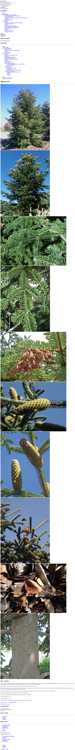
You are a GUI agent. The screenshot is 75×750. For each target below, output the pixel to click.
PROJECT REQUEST (9, 19)
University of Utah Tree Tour (8, 77)
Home (4, 46)
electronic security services (9, 23)
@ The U (4, 730)
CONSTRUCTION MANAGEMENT (9, 14)
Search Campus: (3, 4)
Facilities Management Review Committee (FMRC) (16, 64)
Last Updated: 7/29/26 (4, 749)
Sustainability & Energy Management (11, 59)
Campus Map (5, 726)
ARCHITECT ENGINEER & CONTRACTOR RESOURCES (16, 17)
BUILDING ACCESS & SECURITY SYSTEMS (13, 22)
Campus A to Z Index (6, 724)
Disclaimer (4, 737)
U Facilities (3, 10)
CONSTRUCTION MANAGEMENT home (13, 15)
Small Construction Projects (9, 63)
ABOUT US (5, 716)
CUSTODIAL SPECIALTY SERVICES (12, 26)
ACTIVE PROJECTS (9, 16)
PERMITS (7, 18)
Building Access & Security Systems (11, 55)
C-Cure (8, 73)
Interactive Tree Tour (12, 702)
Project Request (7, 52)
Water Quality (7, 62)
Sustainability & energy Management (11, 27)
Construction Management (7, 48)
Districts (6, 21)
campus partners (7, 28)
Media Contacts (5, 741)
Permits (6, 51)
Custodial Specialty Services (10, 58)
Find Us (4, 717)
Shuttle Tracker (5, 727)
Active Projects (7, 49)
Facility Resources (6, 53)
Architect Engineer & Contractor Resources (12, 50)
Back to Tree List (4, 702)
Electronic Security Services (10, 70)
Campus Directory (6, 725)
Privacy (4, 738)
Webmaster (4, 719)
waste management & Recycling (10, 25)
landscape (6, 24)
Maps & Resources (8, 61)
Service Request (5, 47)
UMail (4, 729)
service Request (5, 13)
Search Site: (2, 1)
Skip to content (3, 0)
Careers (6, 29)
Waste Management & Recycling (10, 57)
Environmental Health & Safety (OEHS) (14, 69)
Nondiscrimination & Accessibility (9, 736)
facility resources (5, 20)
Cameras (8, 74)
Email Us (4, 718)
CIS (3, 728)
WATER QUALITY (8, 31)
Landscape (7, 56)
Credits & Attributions (6, 739)
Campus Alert (2, 7)
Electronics (9, 72)
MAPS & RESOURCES (9, 30)
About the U (5, 740)
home (4, 12)
